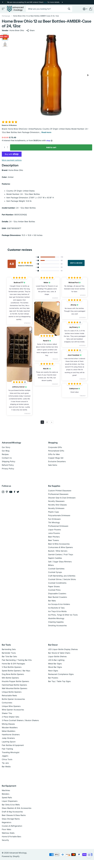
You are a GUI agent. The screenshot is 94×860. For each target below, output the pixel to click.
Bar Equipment (9, 786)
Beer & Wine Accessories (59, 544)
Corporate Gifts (55, 447)
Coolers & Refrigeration (12, 826)
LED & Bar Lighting (56, 660)
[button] (2, 2)
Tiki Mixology (54, 522)
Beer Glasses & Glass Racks (14, 815)
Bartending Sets (9, 649)
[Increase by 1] (8, 145)
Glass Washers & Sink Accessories (16, 808)
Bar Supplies (54, 486)
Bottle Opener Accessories (13, 699)
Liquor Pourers (54, 529)
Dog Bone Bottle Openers (13, 674)
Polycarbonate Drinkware (59, 515)
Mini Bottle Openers (10, 678)
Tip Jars (5, 763)
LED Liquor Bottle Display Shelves (63, 649)
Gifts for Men (54, 454)
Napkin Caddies (55, 558)
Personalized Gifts (56, 451)
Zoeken (69, 9)
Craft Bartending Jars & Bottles (61, 576)
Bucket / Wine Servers (57, 551)
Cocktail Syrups (55, 572)
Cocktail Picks (54, 590)
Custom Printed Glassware (59, 490)
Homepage (6, 16)
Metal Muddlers (8, 731)
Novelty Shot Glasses (57, 505)
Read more (46, 132)
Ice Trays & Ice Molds (57, 611)
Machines (6, 790)
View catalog (3, 9)
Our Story (6, 447)
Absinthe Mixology (56, 618)
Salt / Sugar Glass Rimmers (60, 561)
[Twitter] (18, 492)
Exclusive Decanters (57, 461)
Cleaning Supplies (56, 622)
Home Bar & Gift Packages (13, 663)
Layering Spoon (8, 741)
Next (62, 2)
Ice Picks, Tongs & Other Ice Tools (63, 615)
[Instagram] (3, 492)
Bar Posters (53, 678)
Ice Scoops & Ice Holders (59, 604)
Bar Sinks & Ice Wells (11, 804)
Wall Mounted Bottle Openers (14, 688)
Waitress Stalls (8, 833)
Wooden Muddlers (10, 727)
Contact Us (7, 458)
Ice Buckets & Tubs (56, 608)
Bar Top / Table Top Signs (59, 681)
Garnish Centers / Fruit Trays (60, 554)
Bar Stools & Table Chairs (59, 653)
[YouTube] (10, 492)
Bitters (51, 565)
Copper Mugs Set (55, 458)
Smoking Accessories (57, 625)
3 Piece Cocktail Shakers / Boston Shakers (20, 720)
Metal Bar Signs (55, 663)
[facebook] (14, 492)
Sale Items (52, 465)
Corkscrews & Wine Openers (60, 547)
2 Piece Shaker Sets (10, 717)
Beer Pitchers (54, 537)
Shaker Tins (7, 713)
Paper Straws (54, 586)
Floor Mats (6, 829)
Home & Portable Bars (11, 836)
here (45, 2)
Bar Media (6, 766)
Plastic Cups (53, 512)
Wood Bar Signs (55, 667)
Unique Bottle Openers (11, 692)
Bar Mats (52, 600)
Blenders (5, 794)
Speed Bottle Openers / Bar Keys (16, 670)
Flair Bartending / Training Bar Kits (17, 660)
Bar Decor (53, 645)
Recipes (5, 454)
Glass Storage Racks (11, 819)
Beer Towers (53, 540)
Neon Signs (53, 670)
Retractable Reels (9, 695)
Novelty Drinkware (56, 508)
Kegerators (6, 822)
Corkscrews (7, 702)
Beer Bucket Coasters (57, 597)
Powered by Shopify (10, 856)
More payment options (12, 160)
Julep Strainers (8, 738)
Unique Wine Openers (11, 706)
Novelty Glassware (56, 501)
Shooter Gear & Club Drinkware (61, 498)
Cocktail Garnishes (56, 568)
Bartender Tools (9, 653)
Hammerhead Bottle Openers (14, 685)
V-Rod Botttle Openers (11, 667)
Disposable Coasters (57, 593)
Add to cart (51, 147)
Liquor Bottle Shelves (57, 656)
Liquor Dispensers (9, 801)
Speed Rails (7, 797)
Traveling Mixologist (10, 752)
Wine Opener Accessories (13, 709)
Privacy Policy (8, 468)
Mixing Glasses (8, 724)
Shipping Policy (8, 461)
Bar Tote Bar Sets (9, 656)
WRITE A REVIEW (76, 263)
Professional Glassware (58, 494)
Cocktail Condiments (57, 583)
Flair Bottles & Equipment (13, 745)
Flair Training (7, 749)
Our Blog (5, 451)
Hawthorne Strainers (11, 734)
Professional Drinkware (58, 526)
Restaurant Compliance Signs (61, 674)
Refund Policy (8, 465)
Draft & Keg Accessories (12, 811)
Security (5, 840)
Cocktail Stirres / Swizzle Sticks (62, 579)
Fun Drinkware (54, 519)
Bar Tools (6, 645)
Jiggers (5, 756)
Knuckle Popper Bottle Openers (15, 681)
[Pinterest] (7, 492)
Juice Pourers (54, 533)
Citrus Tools (7, 759)
